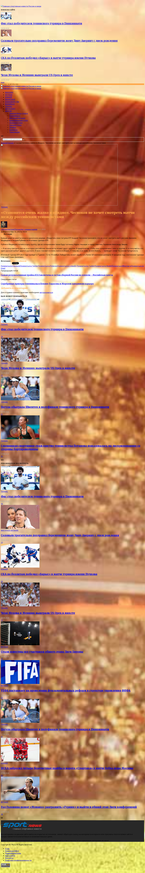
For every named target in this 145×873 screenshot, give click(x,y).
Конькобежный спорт (18, 120)
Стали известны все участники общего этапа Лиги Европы (42, 651)
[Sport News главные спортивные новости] (22, 830)
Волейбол (10, 104)
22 (2, 775)
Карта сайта (10, 855)
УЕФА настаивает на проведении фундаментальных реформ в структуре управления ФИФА (65, 690)
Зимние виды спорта (18, 113)
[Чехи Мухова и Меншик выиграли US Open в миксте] (6, 70)
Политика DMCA (12, 851)
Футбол (8, 95)
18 (2, 814)
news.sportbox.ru (18, 261)
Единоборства (12, 102)
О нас (7, 849)
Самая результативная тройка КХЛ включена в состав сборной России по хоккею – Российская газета (57, 275)
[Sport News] (21, 6)
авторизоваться (46, 292)
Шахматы (13, 130)
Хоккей (8, 97)
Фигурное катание (17, 118)
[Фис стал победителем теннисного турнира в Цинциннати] (6, 18)
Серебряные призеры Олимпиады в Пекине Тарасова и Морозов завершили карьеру (47, 284)
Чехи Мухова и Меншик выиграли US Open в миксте (37, 75)
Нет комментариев (29, 229)
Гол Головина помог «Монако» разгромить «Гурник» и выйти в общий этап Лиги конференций (69, 807)
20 (2, 581)
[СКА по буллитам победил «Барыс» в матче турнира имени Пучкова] (6, 53)
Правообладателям (13, 853)
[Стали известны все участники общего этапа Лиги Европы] (20, 644)
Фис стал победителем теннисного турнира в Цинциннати (41, 23)
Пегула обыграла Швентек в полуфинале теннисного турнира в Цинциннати (55, 407)
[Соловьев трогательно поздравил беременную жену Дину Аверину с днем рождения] (6, 36)
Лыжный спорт (16, 123)
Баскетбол (10, 99)
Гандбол (12, 127)
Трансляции (14, 132)
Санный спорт (15, 125)
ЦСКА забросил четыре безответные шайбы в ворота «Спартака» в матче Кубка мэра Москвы (67, 768)
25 (2, 659)
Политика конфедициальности (18, 860)
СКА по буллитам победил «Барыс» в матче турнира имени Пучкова (48, 58)
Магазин (9, 92)
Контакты (9, 858)
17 (2, 375)
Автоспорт (10, 109)
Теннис (8, 106)
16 (2, 336)
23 (2, 698)
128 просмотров (7, 229)
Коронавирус (14, 116)
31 (2, 456)
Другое (8, 111)
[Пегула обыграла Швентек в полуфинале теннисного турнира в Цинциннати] (20, 400)
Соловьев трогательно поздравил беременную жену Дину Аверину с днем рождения (59, 40)
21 (2, 414)
